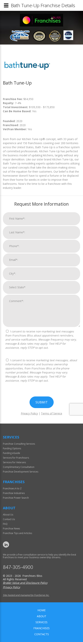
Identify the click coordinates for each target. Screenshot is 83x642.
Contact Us (9, 519)
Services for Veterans (14, 462)
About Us (8, 514)
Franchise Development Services (20, 471)
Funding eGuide (11, 453)
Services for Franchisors (16, 457)
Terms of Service (51, 413)
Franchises (41, 628)
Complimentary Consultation (18, 467)
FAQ (5, 524)
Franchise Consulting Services (19, 443)
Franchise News (11, 528)
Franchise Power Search (16, 497)
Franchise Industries (14, 493)
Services (41, 622)
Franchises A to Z (12, 488)
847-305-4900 (18, 567)
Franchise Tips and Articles (17, 533)
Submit (42, 402)
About (41, 616)
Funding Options (12, 448)
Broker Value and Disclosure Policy (25, 583)
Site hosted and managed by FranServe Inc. (26, 595)
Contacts (41, 634)
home (41, 610)
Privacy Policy (29, 413)
